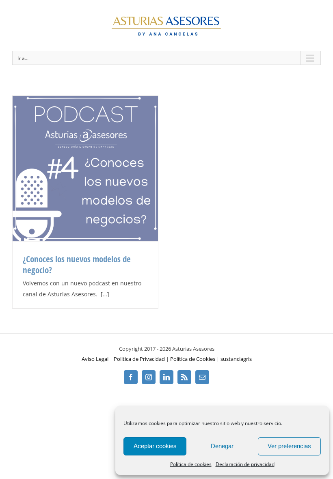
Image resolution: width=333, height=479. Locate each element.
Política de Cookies (192, 358)
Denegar (222, 445)
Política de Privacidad (139, 358)
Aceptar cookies (155, 445)
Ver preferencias (289, 445)
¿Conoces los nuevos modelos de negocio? (77, 264)
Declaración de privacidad (245, 464)
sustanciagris (236, 358)
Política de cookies (191, 464)
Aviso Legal (95, 358)
